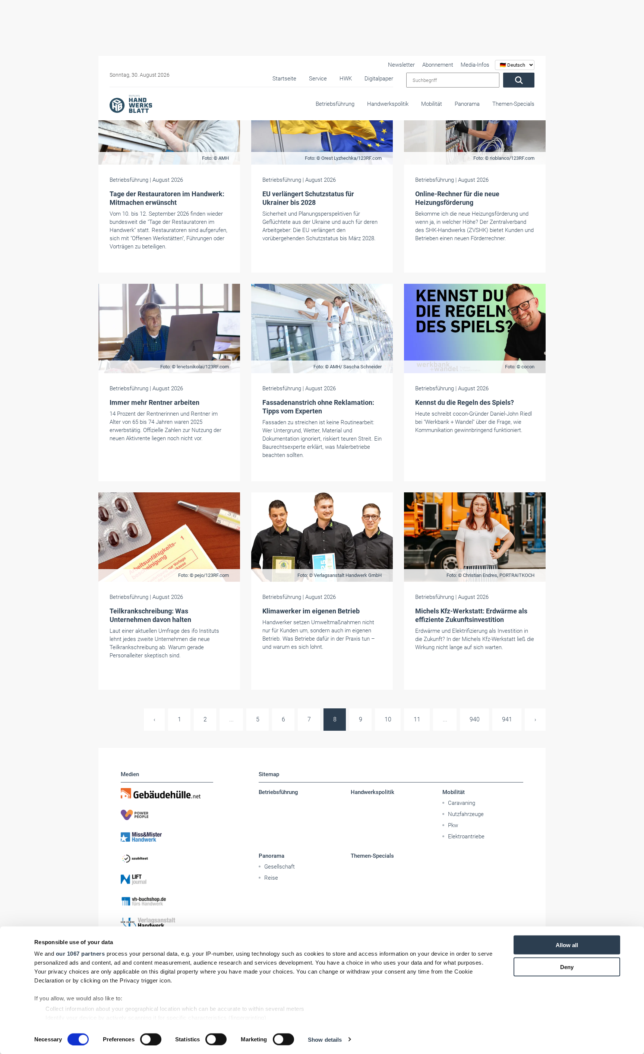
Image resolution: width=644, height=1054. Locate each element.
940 (475, 719)
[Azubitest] (167, 858)
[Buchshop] (167, 901)
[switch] (150, 1039)
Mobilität (431, 104)
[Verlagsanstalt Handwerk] (167, 923)
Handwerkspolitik (387, 104)
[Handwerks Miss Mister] (167, 836)
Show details (325, 1039)
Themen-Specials (513, 104)
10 (388, 719)
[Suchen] (518, 80)
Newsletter (401, 64)
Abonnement (437, 64)
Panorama (467, 104)
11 (417, 719)
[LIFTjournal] (167, 879)
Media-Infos (475, 64)
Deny (567, 966)
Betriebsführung (335, 104)
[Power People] (167, 815)
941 (507, 719)
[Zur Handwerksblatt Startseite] (131, 103)
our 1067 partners (80, 953)
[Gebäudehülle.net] (167, 793)
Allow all (567, 945)
